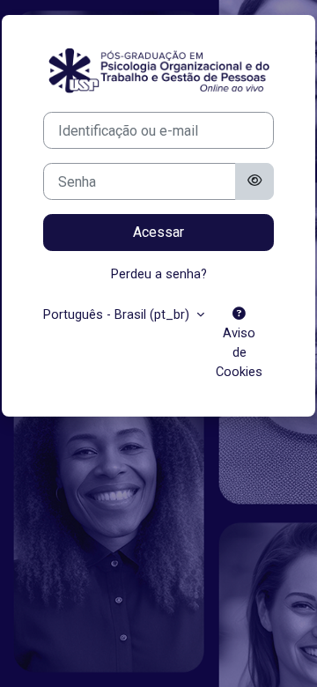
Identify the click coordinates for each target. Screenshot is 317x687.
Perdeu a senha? (159, 274)
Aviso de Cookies (239, 352)
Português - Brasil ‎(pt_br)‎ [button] (118, 314)
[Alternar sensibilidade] (254, 181)
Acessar (158, 232)
